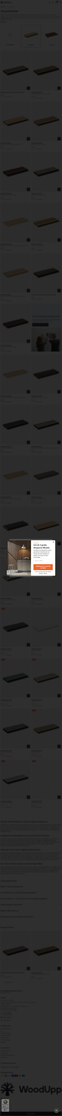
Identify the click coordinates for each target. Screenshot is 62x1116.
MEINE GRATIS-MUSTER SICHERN (43, 567)
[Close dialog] (53, 542)
